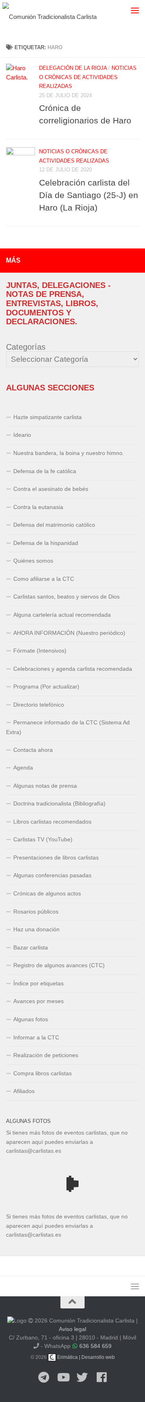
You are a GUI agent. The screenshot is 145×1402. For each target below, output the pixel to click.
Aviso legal (72, 1329)
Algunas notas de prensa (45, 785)
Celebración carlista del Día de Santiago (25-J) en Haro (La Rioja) (88, 195)
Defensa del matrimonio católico (54, 525)
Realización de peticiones (45, 1055)
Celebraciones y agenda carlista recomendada (72, 669)
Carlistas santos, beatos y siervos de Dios (66, 596)
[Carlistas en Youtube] (63, 1378)
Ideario (22, 435)
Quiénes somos (33, 560)
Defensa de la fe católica (44, 471)
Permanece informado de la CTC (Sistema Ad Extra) (68, 727)
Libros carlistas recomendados (52, 821)
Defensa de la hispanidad (45, 543)
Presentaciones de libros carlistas (56, 857)
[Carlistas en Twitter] (82, 1378)
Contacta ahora (33, 750)
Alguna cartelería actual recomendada (62, 614)
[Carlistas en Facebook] (101, 1378)
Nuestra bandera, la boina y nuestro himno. (68, 453)
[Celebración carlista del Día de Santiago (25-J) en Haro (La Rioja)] (20, 161)
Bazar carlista (30, 947)
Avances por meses (38, 1001)
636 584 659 (95, 1346)
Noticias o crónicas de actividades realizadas (88, 77)
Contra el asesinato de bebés (50, 489)
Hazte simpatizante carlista (47, 417)
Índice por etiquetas (38, 983)
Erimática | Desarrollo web (85, 1357)
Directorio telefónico (38, 704)
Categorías (26, 346)
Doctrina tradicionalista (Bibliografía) (59, 803)
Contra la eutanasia (38, 507)
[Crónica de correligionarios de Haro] (20, 78)
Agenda (23, 767)
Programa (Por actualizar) (46, 686)
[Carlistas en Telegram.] (43, 1378)
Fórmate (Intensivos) (39, 650)
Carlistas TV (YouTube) (42, 839)
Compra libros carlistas (42, 1073)
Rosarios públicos (35, 911)
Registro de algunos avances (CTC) (59, 965)
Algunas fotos (30, 1019)
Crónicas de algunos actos (47, 893)
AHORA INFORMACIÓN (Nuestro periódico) (69, 633)
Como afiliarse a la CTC (43, 579)
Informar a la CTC (36, 1037)
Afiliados (24, 1091)
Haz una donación (36, 929)
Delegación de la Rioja (73, 68)
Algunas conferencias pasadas (52, 875)
